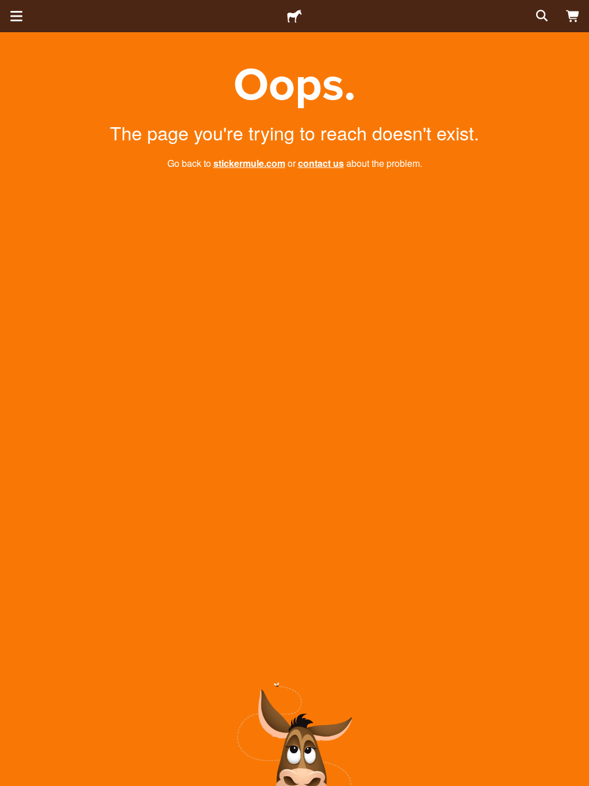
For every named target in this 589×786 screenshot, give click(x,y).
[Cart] (573, 16)
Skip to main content (9, 9)
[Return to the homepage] (294, 16)
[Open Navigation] (16, 16)
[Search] (541, 16)
